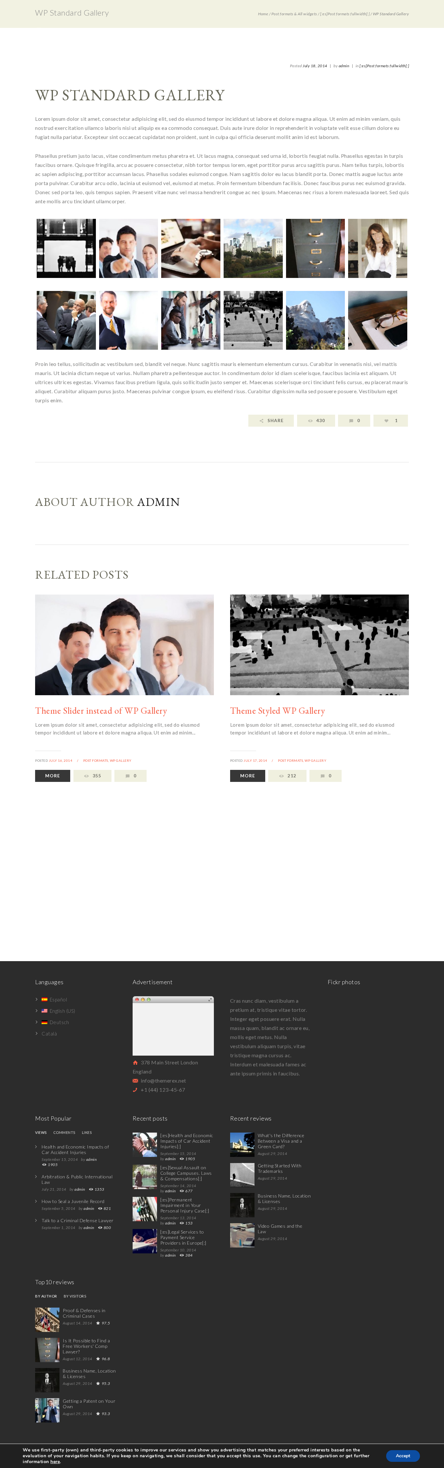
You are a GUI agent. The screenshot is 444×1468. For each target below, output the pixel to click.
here (55, 1462)
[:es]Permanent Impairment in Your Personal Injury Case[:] (184, 1205)
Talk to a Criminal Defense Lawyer (78, 1220)
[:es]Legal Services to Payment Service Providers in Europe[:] (183, 1237)
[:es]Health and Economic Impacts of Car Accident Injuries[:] (186, 1141)
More (52, 775)
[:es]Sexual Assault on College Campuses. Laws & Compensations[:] (186, 1173)
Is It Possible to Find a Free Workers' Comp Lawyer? (86, 1346)
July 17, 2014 (255, 760)
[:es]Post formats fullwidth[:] (345, 13)
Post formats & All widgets (294, 13)
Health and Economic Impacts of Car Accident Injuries (75, 1149)
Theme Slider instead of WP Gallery (101, 710)
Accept (403, 1456)
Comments (64, 1132)
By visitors (75, 1296)
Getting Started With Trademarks (280, 1168)
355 (97, 775)
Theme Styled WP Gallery (277, 710)
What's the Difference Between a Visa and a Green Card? (281, 1141)
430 (320, 420)
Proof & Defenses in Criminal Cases (84, 1313)
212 (292, 775)
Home (263, 13)
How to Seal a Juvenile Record (73, 1201)
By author (46, 1296)
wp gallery (121, 760)
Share (276, 420)
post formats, (96, 760)
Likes (87, 1132)
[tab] (41, 1134)
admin (344, 65)
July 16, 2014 (60, 760)
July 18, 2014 (315, 65)
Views (41, 1132)
